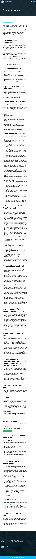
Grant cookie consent (7, 430)
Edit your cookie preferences (8, 21)
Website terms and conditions (4, 541)
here (11, 152)
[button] (34, 2)
